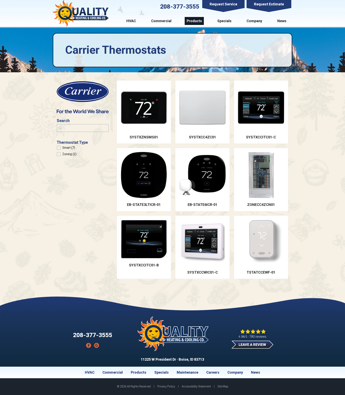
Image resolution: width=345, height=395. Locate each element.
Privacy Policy (166, 386)
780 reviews (257, 336)
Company (254, 21)
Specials (224, 21)
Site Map (222, 386)
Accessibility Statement (196, 386)
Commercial (161, 21)
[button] (83, 148)
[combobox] (83, 128)
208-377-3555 (179, 6)
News (281, 21)
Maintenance (187, 372)
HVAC (131, 21)
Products (194, 21)
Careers (212, 372)
